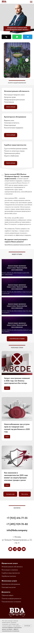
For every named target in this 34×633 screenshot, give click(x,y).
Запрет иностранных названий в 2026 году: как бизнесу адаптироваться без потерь (17, 380)
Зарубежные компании (9, 576)
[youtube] (24, 549)
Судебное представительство (15, 145)
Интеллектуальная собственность (16, 91)
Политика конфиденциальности (11, 598)
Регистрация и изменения (10, 570)
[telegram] (15, 549)
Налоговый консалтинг (9, 587)
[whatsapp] (10, 549)
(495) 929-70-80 (18, 524)
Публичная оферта (7, 595)
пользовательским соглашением (10, 631)
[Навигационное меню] (31, 2)
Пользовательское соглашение (11, 601)
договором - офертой (12, 629)
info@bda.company (17, 530)
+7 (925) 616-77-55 (17, 517)
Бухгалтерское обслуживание (15, 117)
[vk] (19, 549)
